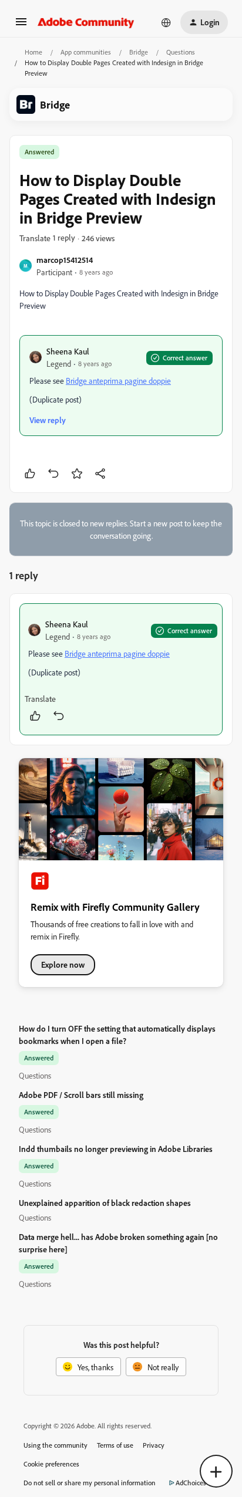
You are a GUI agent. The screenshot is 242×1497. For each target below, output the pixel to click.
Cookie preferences (51, 1463)
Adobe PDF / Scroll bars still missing (81, 1095)
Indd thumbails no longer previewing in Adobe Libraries (116, 1149)
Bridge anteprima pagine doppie (118, 381)
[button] (21, 26)
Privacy (153, 1445)
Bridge (138, 52)
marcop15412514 (64, 260)
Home (33, 52)
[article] (121, 669)
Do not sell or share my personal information (89, 1482)
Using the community (55, 1445)
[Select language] (166, 22)
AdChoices (191, 1482)
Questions (180, 52)
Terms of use (115, 1445)
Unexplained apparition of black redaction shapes (105, 1203)
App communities (85, 52)
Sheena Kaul (67, 351)
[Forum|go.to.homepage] (86, 22)
